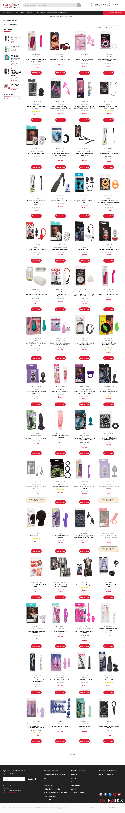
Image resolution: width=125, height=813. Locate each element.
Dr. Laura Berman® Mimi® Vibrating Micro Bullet (36, 727)
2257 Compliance (50, 796)
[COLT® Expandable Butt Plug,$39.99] (36, 231)
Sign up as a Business (105, 774)
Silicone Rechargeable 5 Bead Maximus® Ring (84, 392)
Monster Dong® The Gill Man (36, 438)
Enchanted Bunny (60, 631)
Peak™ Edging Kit (84, 249)
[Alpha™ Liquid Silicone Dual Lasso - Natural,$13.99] (36, 661)
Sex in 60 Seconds (77, 792)
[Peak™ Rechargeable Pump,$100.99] (7, 38)
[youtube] (119, 794)
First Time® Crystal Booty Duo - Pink (84, 60)
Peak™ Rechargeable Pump (16, 37)
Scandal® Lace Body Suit (84, 585)
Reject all (93, 808)
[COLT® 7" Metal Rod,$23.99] (84, 661)
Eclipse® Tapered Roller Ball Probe (108, 392)
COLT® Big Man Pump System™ (60, 295)
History (73, 778)
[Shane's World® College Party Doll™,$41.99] (36, 566)
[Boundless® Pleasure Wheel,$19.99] (108, 135)
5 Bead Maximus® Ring (36, 153)
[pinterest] (114, 794)
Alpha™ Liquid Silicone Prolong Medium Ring (109, 438)
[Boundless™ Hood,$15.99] (36, 517)
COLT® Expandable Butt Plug (36, 249)
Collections (41, 13)
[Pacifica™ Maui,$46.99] (84, 708)
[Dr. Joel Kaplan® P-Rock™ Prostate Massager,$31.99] (60, 135)
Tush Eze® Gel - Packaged (60, 392)
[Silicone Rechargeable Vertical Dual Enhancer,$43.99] (108, 517)
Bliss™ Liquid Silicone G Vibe (36, 59)
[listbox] (112, 27)
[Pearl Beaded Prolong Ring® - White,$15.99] (108, 41)
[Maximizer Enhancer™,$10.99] (60, 468)
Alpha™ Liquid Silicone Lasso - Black (109, 727)
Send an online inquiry (10, 792)
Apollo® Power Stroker (109, 680)
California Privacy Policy (52, 789)
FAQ (45, 778)
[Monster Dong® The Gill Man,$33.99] (36, 420)
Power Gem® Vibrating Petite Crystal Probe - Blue (84, 438)
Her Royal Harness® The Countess (84, 154)
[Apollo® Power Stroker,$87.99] (108, 661)
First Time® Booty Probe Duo (60, 680)
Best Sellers (20, 13)
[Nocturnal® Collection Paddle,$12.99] (60, 182)
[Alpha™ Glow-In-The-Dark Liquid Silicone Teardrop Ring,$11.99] (108, 182)
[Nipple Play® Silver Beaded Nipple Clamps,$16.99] (108, 88)
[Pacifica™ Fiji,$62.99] (7, 49)
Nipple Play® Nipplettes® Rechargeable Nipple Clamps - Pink (60, 107)
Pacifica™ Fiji (15, 47)
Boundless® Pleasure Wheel (108, 153)
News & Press (75, 785)
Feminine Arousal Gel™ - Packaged (60, 436)
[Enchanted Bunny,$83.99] (60, 613)
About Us (74, 774)
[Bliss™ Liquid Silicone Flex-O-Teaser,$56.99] (84, 468)
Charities (74, 789)
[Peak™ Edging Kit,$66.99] (84, 231)
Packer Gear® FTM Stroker (36, 106)
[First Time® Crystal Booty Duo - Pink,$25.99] (84, 41)
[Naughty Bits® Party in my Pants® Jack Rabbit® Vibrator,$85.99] (84, 88)
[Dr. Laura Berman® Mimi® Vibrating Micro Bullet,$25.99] (36, 708)
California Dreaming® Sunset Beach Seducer (16, 57)
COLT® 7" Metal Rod (84, 680)
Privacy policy (48, 785)
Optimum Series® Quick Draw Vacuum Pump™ (36, 487)
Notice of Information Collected (55, 792)
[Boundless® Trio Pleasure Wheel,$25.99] (36, 182)
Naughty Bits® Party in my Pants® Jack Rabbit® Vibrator (84, 107)
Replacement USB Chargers (57, 13)
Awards (73, 782)
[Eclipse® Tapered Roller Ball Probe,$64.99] (108, 373)
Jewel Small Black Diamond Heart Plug (36, 392)
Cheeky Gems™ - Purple (60, 726)
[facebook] (105, 794)
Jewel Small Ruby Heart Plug (109, 249)
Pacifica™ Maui (84, 726)
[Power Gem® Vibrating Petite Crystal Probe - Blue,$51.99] (84, 420)
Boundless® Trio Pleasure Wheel (36, 201)
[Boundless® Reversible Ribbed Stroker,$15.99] (36, 276)
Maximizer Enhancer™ (60, 487)
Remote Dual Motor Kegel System (84, 631)
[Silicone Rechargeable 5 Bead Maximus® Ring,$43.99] (84, 373)
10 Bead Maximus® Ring (60, 249)
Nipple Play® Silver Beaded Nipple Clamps (108, 107)
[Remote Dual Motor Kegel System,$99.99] (84, 613)
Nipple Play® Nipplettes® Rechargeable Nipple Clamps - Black (84, 536)
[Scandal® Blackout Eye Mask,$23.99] (60, 41)
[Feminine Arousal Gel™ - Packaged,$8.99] (60, 420)
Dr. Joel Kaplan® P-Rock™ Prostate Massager (60, 154)
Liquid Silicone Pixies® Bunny (36, 343)
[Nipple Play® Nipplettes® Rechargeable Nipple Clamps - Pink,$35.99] (60, 88)
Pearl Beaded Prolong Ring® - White (108, 60)
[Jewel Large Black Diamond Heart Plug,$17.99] (108, 468)
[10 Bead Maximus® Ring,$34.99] (60, 231)
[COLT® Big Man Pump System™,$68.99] (60, 276)
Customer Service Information (54, 774)
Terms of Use (48, 800)
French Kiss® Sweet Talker (15, 85)
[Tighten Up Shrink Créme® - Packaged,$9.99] (108, 613)
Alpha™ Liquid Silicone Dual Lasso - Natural (36, 680)
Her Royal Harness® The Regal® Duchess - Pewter (60, 585)
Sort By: (98, 27)
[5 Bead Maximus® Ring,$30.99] (36, 135)
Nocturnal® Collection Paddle (60, 201)
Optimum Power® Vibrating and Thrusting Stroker (16, 72)
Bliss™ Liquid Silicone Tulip (108, 294)
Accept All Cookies (113, 808)
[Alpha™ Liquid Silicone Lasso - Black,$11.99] (108, 708)
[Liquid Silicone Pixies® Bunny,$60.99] (36, 324)
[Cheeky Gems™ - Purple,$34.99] (60, 708)
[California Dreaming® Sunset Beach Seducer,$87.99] (7, 57)
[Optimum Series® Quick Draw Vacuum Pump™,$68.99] (36, 468)
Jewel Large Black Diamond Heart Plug (109, 487)
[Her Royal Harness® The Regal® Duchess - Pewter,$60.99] (60, 566)
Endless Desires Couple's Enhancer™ (36, 631)
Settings (77, 808)
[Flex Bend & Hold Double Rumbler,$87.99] (60, 517)
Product (29, 13)
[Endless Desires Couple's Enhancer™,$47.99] (36, 613)
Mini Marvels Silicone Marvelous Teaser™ (108, 343)
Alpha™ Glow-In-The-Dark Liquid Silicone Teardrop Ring (108, 201)
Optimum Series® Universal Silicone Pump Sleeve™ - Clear (84, 295)
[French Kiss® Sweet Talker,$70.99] (7, 86)
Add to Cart (36, 73)
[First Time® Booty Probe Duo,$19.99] (60, 661)
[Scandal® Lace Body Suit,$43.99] (84, 566)
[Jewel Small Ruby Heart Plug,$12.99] (108, 231)
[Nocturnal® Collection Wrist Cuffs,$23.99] (108, 566)
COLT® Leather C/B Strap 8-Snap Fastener (84, 343)
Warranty (47, 782)
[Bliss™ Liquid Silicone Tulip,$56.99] (108, 276)
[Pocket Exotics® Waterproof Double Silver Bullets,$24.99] (60, 324)
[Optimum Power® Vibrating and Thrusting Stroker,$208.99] (7, 71)
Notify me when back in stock (36, 500)
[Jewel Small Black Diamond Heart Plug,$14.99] (36, 373)
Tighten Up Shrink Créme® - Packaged (108, 629)
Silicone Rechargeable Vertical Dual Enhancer (109, 536)
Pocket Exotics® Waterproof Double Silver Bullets (60, 343)
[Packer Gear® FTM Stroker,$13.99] (36, 88)
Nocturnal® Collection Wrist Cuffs (109, 585)
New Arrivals (7, 13)
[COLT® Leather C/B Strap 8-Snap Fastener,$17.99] (84, 324)
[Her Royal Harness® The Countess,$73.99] (84, 135)
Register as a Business (114, 13)
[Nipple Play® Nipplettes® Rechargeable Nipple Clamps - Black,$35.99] (84, 517)
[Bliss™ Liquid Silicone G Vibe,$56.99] (36, 41)
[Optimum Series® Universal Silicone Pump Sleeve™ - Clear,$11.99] (84, 276)
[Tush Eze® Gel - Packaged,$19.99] (60, 373)
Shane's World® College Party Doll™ (36, 585)
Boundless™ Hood (36, 536)
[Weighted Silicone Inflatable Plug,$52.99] (84, 182)
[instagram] (100, 794)
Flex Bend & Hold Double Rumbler (60, 536)
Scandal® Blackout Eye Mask (60, 59)
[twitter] (110, 794)
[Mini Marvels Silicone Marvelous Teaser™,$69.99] (108, 324)
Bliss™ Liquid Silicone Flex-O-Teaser (84, 487)
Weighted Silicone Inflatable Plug (84, 201)
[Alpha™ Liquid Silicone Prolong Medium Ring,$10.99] (108, 420)
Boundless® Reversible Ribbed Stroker (36, 295)
